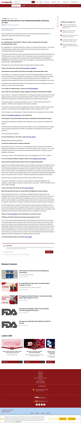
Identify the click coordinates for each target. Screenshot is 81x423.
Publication (53, 2)
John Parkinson (37, 287)
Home (32, 413)
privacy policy (27, 254)
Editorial (41, 375)
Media (40, 2)
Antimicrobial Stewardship (60, 5)
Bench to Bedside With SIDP (50, 5)
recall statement (33, 88)
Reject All (63, 418)
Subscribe (48, 252)
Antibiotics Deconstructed (39, 5)
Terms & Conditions (40, 381)
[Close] (79, 418)
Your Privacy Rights (40, 382)
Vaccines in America (30, 5)
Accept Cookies (72, 418)
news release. (28, 237)
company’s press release (39, 158)
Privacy (40, 379)
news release (32, 137)
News (37, 2)
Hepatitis (68, 5)
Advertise (40, 373)
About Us (40, 372)
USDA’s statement (15, 115)
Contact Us (40, 376)
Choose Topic (15, 5)
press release (13, 214)
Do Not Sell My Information (40, 378)
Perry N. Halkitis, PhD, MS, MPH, (27, 287)
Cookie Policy (18, 421)
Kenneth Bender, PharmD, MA (27, 274)
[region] (40, 419)
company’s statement (30, 68)
